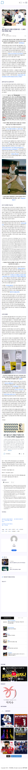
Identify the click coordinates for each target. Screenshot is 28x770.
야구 (3, 531)
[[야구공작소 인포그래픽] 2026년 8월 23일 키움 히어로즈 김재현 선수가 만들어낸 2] (20, 720)
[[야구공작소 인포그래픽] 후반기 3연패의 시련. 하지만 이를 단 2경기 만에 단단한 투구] (7, 747)
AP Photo (21, 42)
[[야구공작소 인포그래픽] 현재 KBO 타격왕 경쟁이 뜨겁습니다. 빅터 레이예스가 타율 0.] (20, 747)
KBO (6, 529)
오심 (6, 531)
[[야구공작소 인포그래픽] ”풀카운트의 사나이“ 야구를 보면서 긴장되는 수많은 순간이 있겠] (7, 720)
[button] (21, 3)
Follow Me (14, 550)
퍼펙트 (18, 531)
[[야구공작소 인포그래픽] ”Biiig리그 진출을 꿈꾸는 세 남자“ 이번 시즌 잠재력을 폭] (7, 734)
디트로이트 (21, 529)
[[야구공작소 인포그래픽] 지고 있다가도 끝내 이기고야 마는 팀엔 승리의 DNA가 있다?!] (20, 734)
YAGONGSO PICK (7, 617)
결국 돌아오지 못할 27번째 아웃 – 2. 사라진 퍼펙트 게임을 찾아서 (7, 520)
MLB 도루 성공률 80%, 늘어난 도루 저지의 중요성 (17, 562)
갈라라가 (13, 529)
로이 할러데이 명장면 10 (18, 519)
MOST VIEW (20, 617)
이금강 (7, 34)
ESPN (20, 378)
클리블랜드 (14, 531)
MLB (10, 529)
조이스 (10, 531)
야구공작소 (11, 768)
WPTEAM (25, 768)
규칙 (17, 529)
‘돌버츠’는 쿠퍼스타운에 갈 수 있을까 (15, 569)
